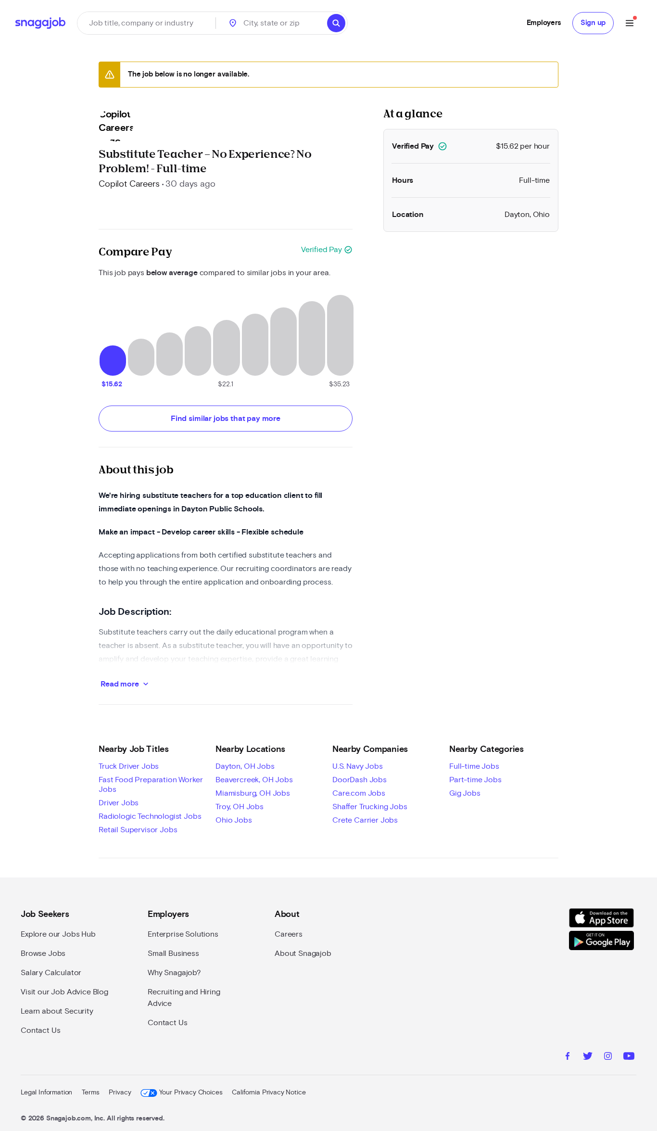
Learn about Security (57, 1011)
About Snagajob (303, 953)
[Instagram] (608, 1057)
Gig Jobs (464, 793)
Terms (90, 1092)
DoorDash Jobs (359, 780)
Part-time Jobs (475, 780)
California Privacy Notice (268, 1092)
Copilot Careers (129, 184)
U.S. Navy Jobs (357, 766)
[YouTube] (628, 1057)
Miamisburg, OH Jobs (252, 793)
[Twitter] (588, 1057)
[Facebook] (567, 1057)
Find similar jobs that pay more (225, 418)
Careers (289, 934)
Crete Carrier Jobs (365, 820)
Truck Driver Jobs (129, 766)
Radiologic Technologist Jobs (150, 816)
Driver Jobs (119, 803)
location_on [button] (233, 23)
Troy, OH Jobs (239, 807)
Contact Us (40, 1030)
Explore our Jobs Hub (58, 934)
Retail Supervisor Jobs (138, 830)
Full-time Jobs (474, 766)
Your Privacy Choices (190, 1092)
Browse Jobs (43, 953)
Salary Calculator (51, 973)
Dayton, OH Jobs (245, 766)
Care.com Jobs (358, 793)
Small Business (173, 953)
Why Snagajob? (174, 973)
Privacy (120, 1092)
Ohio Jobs (233, 820)
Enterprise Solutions (183, 934)
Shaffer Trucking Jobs (369, 807)
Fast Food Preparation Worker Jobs (151, 784)
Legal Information (46, 1092)
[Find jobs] (336, 23)
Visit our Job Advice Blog (64, 992)
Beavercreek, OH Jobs (254, 780)
